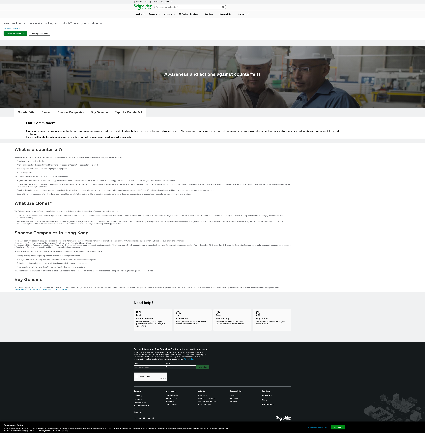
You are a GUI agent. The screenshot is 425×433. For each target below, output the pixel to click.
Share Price (170, 401)
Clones (46, 112)
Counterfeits (26, 112)
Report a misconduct (141, 406)
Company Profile (140, 403)
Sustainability (202, 395)
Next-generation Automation (208, 401)
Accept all (338, 427)
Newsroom (138, 412)
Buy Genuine (99, 112)
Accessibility (138, 409)
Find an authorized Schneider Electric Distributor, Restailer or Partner (42, 289)
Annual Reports (171, 398)
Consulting (233, 401)
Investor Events (171, 404)
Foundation (234, 398)
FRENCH (16, 28)
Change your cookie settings (318, 427)
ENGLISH (7, 28)
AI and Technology (204, 404)
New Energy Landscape (206, 398)
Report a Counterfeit (128, 112)
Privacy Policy (188, 359)
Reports (232, 395)
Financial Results (172, 395)
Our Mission (138, 399)
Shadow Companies (71, 112)
